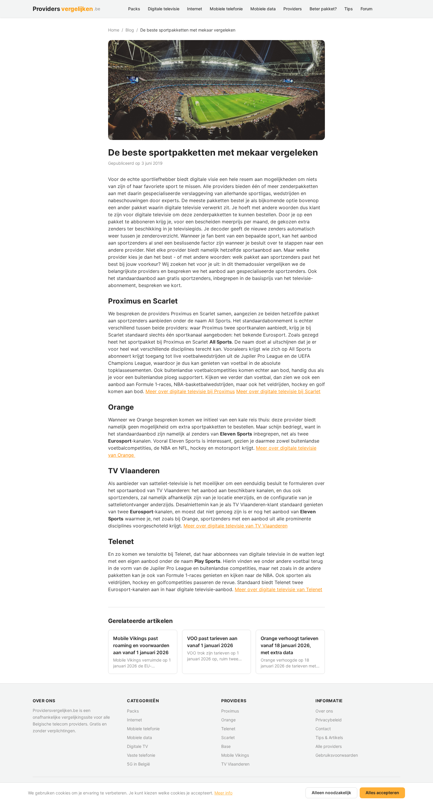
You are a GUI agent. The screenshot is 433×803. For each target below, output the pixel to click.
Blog (129, 29)
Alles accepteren (382, 792)
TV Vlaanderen (235, 763)
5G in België (138, 763)
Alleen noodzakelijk (331, 792)
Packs (134, 8)
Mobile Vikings (235, 755)
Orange (228, 719)
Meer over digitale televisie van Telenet (278, 589)
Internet (194, 8)
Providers (292, 8)
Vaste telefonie (141, 755)
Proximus (230, 710)
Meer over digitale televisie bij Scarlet (278, 391)
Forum (366, 8)
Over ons (324, 710)
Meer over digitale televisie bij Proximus (190, 391)
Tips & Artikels (329, 737)
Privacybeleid (328, 719)
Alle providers (328, 746)
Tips (348, 8)
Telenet (228, 728)
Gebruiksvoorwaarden (336, 755)
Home (113, 29)
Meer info (223, 792)
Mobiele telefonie (226, 8)
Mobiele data (263, 8)
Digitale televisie (163, 8)
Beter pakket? (323, 8)
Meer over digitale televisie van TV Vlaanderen (235, 526)
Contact (323, 728)
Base (226, 746)
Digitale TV (137, 746)
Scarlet (228, 737)
